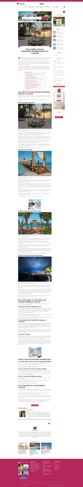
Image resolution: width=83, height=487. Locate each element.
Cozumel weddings (42, 421)
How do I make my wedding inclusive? (31, 86)
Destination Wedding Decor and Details (58, 68)
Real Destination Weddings (57, 80)
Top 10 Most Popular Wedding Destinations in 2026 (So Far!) (46, 452)
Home (55, 463)
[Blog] (21, 4)
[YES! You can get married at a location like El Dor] (20, 466)
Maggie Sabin (29, 89)
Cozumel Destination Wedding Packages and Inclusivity (33, 81)
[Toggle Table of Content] (44, 73)
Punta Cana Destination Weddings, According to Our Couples (60, 37)
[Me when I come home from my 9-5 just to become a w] (26, 472)
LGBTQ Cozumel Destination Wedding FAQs (31, 83)
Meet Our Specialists (58, 465)
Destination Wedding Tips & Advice (59, 72)
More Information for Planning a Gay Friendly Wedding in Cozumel (34, 79)
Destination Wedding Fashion (58, 70)
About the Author (28, 88)
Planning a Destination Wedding (58, 78)
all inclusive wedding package (23, 421)
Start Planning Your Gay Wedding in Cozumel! (32, 87)
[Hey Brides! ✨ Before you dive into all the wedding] (20, 472)
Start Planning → (59, 117)
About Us (56, 464)
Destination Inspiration (35, 47)
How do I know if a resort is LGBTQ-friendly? (32, 85)
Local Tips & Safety (28, 82)
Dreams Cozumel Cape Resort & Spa (30, 253)
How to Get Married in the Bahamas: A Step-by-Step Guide (60, 48)
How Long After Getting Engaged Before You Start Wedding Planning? (47, 466)
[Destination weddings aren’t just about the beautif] (26, 466)
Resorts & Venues (57, 466)
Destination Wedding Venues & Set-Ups (59, 75)
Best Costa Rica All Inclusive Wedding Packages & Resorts (22, 452)
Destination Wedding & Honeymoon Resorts (59, 64)
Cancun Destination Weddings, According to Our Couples (60, 41)
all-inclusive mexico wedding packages (33, 421)
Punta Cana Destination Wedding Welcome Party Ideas (59, 45)
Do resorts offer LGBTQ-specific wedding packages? (33, 84)
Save (49, 423)
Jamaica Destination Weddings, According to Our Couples (60, 33)
